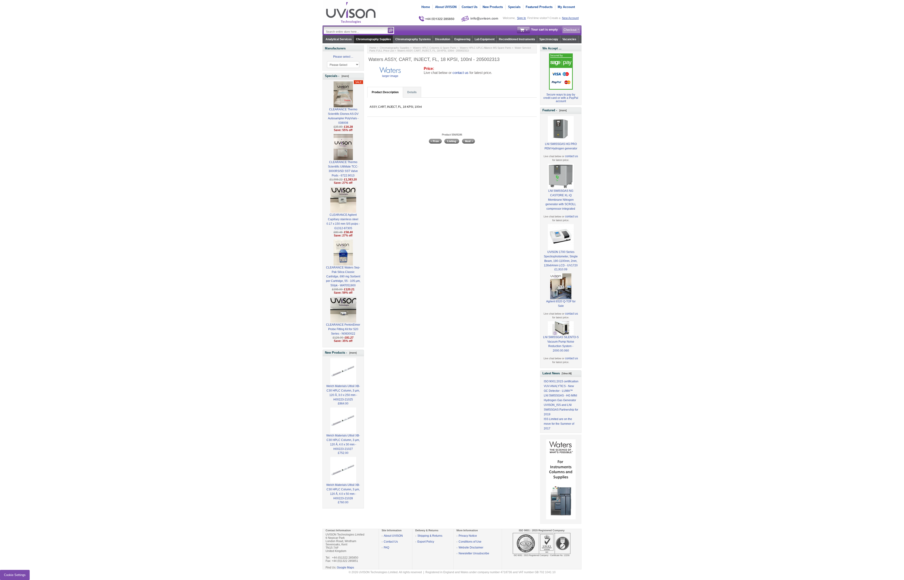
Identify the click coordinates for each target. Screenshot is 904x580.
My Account (566, 7)
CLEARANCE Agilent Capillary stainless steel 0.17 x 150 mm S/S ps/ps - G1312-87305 (343, 221)
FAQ (386, 547)
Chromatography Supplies (373, 39)
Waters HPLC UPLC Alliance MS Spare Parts (485, 47)
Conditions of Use (470, 541)
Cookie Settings (15, 575)
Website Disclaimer (471, 547)
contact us (460, 73)
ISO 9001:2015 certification (561, 381)
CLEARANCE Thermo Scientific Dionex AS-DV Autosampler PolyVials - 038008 (343, 116)
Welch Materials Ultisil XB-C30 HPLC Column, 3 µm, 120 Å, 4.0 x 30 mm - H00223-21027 (343, 442)
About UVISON (445, 7)
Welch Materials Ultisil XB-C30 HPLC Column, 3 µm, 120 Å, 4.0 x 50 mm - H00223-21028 (343, 491)
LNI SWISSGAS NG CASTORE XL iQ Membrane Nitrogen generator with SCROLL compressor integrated (560, 199)
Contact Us (469, 7)
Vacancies (569, 39)
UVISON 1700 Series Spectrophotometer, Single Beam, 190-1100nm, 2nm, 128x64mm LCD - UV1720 (561, 258)
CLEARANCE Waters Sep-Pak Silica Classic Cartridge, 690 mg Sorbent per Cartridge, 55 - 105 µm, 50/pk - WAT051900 (343, 276)
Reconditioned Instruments (517, 39)
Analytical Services (339, 39)
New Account (570, 18)
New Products (493, 7)
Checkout (570, 30)
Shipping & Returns (429, 535)
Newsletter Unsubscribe (474, 553)
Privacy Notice (468, 535)
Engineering (462, 39)
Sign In (521, 18)
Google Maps (345, 567)
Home (425, 7)
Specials (514, 7)
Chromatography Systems (413, 39)
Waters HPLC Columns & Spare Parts (434, 47)
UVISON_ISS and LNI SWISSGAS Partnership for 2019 (561, 409)
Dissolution (442, 39)
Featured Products (539, 7)
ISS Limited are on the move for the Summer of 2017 (559, 423)
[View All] (567, 373)
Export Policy (425, 541)
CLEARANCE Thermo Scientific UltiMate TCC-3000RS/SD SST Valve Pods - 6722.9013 (343, 168)
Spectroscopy (548, 39)
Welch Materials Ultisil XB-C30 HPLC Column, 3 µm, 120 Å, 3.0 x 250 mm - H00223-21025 (343, 392)
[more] (344, 76)
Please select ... (343, 56)
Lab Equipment (485, 39)
